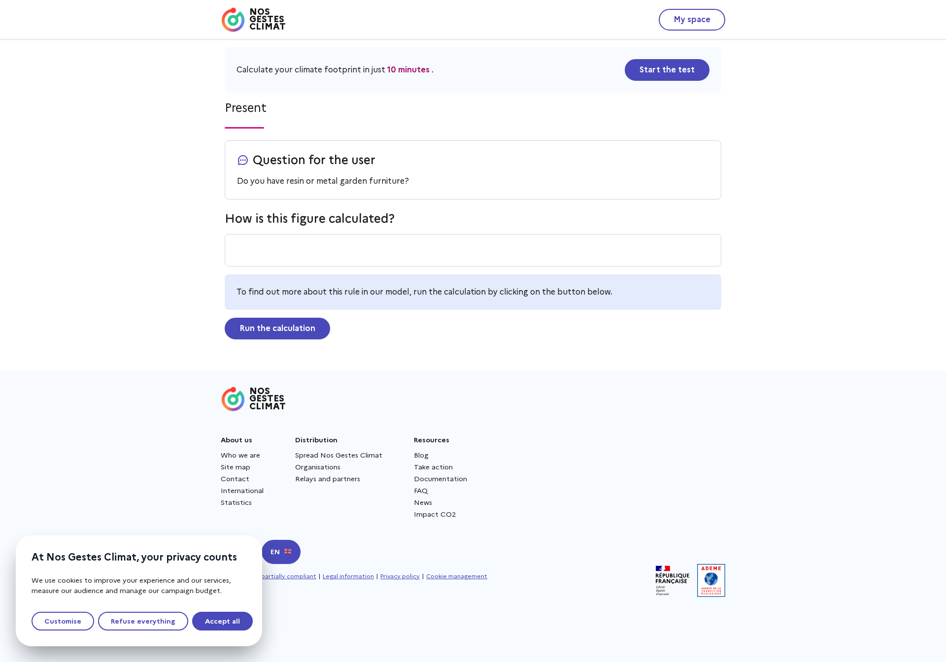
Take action (433, 467)
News (423, 502)
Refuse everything (143, 621)
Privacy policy (400, 576)
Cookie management (456, 576)
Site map (235, 467)
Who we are (240, 455)
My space (692, 19)
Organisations (317, 467)
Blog (421, 455)
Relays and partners (327, 478)
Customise (62, 621)
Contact (235, 478)
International (242, 490)
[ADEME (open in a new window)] (711, 580)
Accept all (222, 621)
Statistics (236, 502)
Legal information (348, 576)
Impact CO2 (435, 514)
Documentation (440, 478)
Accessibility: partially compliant (268, 576)
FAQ (421, 490)
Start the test (667, 69)
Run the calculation (277, 328)
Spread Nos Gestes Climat (338, 455)
